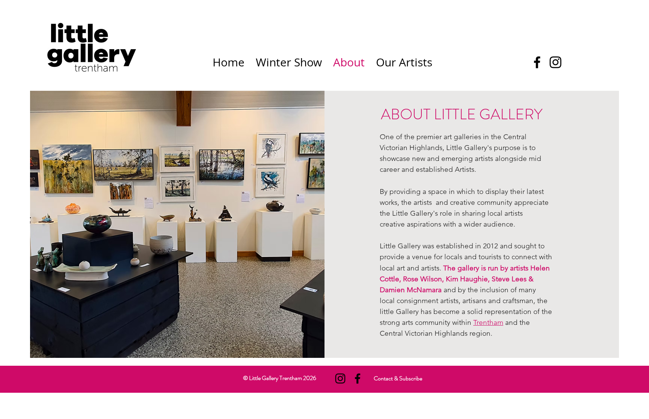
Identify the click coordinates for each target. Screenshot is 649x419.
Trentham (488, 322)
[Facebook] (537, 62)
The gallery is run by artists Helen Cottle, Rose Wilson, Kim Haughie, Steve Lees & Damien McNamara (465, 279)
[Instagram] (555, 62)
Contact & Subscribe (398, 378)
